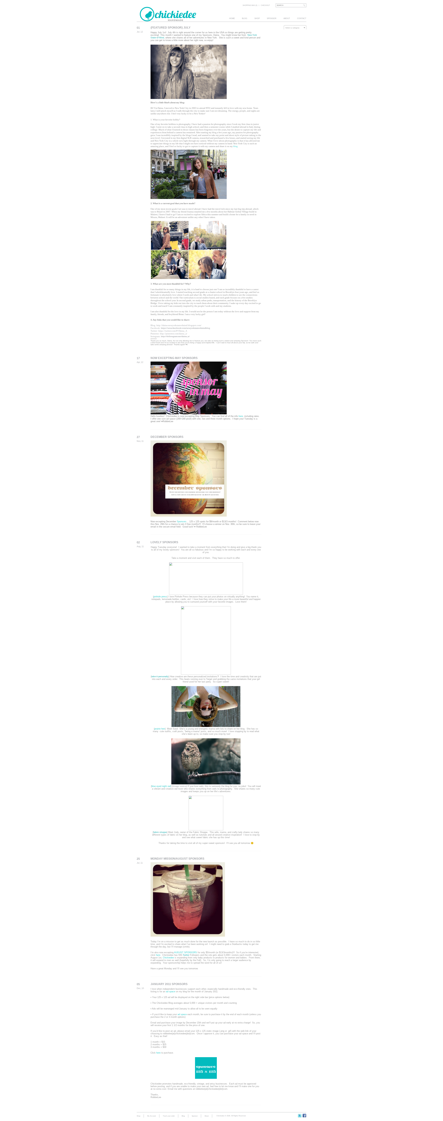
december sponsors (167, 436)
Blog (244, 18)
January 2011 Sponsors (169, 984)
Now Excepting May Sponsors (174, 358)
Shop (257, 18)
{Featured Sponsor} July (171, 27)
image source (179, 786)
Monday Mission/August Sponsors (177, 858)
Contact (301, 18)
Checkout (265, 5)
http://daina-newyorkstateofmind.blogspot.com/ (178, 325)
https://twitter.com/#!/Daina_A (172, 331)
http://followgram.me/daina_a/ (175, 336)
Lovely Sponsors (164, 542)
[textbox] (295, 27)
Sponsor (271, 18)
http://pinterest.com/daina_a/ (173, 333)
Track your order (169, 1116)
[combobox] (295, 27)
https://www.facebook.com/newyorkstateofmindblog (185, 328)
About (286, 18)
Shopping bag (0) (250, 5)
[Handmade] (168, 19)
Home (232, 18)
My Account (151, 1116)
